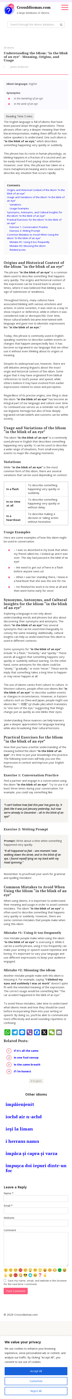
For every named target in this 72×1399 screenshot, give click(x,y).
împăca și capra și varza (31, 1153)
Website (9, 1218)
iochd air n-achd (24, 1117)
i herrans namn (22, 1141)
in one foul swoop (26, 1057)
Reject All (36, 1391)
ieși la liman (19, 1129)
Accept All (36, 1371)
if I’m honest (22, 1071)
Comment (10, 1230)
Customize (36, 1381)
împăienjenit (20, 1104)
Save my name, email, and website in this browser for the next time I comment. (35, 1282)
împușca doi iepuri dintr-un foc (36, 1168)
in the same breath (27, 1064)
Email (8, 1205)
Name (8, 1193)
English (37, 1081)
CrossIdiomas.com (34, 7)
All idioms (9, 47)
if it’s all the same (26, 1050)
